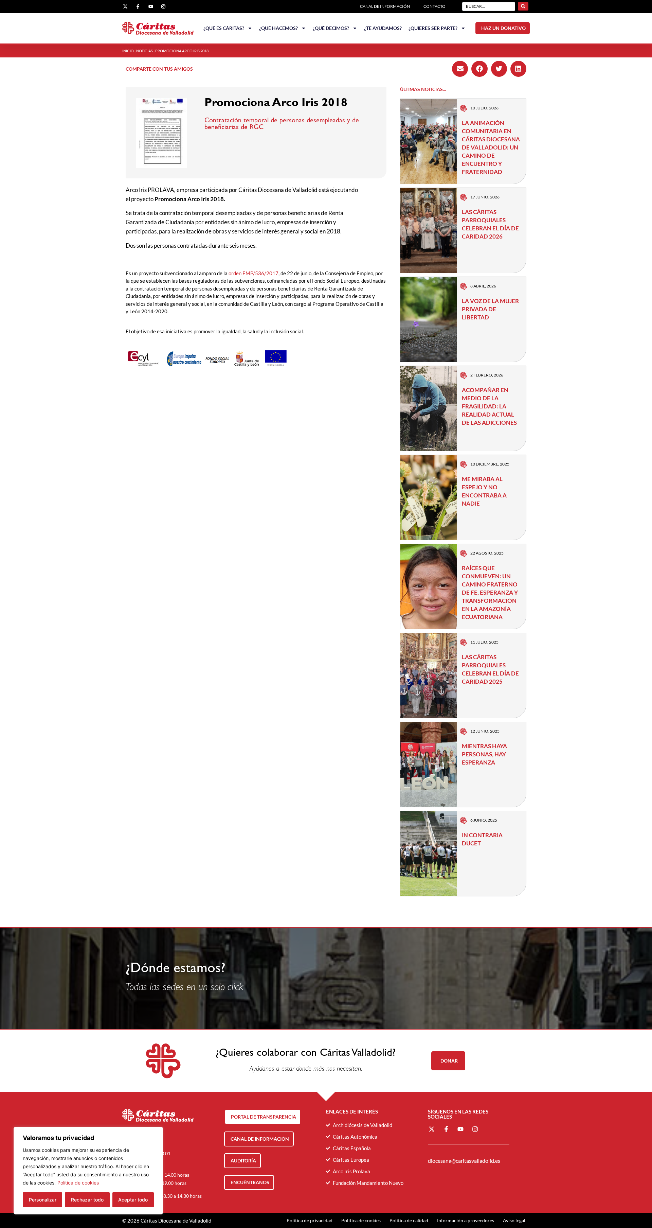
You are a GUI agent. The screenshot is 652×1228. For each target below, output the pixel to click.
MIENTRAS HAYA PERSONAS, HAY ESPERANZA (484, 754)
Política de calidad (409, 1220)
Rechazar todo (87, 1200)
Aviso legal (514, 1220)
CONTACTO (434, 6)
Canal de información (385, 6)
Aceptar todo (133, 1200)
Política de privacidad (309, 1220)
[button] (460, 69)
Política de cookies (78, 1183)
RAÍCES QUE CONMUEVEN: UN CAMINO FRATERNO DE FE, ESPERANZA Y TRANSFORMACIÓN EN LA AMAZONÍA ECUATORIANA (490, 592)
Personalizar (42, 1200)
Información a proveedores (465, 1220)
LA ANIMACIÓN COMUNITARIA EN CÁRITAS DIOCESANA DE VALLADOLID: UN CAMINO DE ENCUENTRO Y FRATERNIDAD (491, 147)
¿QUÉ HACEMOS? (278, 28)
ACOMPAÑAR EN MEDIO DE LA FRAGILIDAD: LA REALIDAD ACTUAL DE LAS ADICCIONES (489, 406)
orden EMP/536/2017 (253, 273)
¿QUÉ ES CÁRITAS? (223, 28)
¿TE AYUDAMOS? (383, 28)
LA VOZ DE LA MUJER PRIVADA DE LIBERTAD (490, 309)
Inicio (128, 51)
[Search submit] (523, 6)
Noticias (144, 51)
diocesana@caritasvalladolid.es (464, 1160)
